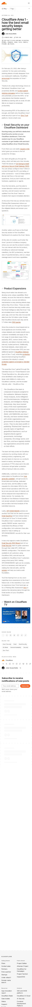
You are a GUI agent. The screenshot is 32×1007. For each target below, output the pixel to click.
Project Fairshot (22, 974)
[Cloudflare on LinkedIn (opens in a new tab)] (10, 663)
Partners (4, 969)
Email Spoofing (7, 516)
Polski (12, 44)
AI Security (20, 998)
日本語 (15, 42)
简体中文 (25, 42)
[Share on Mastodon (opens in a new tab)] (18, 635)
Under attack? (6, 977)
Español (4, 42)
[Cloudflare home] (3, 3)
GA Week (5, 647)
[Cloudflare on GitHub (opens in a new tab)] (20, 663)
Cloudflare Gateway (22, 352)
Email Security (6, 545)
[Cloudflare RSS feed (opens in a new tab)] (3, 663)
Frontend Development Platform (21, 1004)
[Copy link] (25, 635)
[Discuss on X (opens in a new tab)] (7, 635)
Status (3, 1001)
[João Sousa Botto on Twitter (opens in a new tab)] (20, 668)
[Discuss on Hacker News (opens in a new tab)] (3, 635)
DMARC (17, 511)
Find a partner (6, 972)
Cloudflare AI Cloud (23, 996)
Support (4, 1004)
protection (26, 354)
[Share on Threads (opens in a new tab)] (21, 635)
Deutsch (26, 40)
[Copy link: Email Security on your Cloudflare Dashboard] (2, 125)
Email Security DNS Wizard (11, 543)
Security (25, 647)
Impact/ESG (21, 977)
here (24, 587)
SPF (7, 511)
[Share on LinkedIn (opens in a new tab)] (10, 635)
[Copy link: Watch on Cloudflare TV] (2, 602)
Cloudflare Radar (7, 996)
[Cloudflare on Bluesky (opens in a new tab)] (23, 663)
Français (10, 42)
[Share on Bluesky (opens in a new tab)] (14, 635)
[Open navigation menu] (29, 3)
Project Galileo (22, 963)
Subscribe (25, 686)
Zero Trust (24, 115)
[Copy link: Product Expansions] (2, 288)
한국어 (20, 42)
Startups (4, 975)
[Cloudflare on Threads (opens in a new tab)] (26, 663)
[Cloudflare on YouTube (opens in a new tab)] (13, 663)
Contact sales (5, 966)
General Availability (15, 647)
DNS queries (16, 322)
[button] (16, 219)
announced (5, 78)
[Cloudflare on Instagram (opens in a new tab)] (16, 663)
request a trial (24, 149)
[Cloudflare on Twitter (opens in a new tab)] (6, 663)
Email (15, 644)
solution (4, 570)
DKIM (12, 511)
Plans (3, 963)
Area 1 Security (7, 644)
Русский (4, 44)
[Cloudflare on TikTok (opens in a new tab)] (30, 663)
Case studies (5, 998)
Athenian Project (22, 966)
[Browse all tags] (29, 8)
